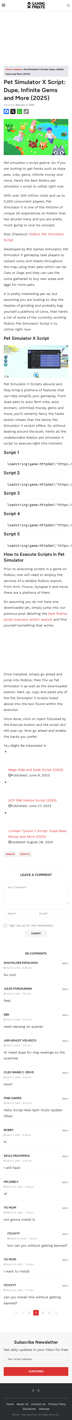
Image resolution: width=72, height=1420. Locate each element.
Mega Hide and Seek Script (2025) (35, 770)
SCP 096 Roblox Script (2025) (32, 800)
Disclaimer (29, 1408)
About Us (22, 1404)
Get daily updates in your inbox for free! (36, 1350)
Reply (65, 964)
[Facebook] (33, 1390)
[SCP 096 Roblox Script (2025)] (17, 788)
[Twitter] (38, 1390)
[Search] (68, 5)
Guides (18, 69)
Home (9, 69)
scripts (25, 854)
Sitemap (44, 1408)
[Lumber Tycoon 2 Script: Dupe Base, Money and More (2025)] (17, 819)
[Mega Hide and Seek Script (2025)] (17, 758)
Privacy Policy (57, 1404)
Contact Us (38, 1404)
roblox (10, 854)
